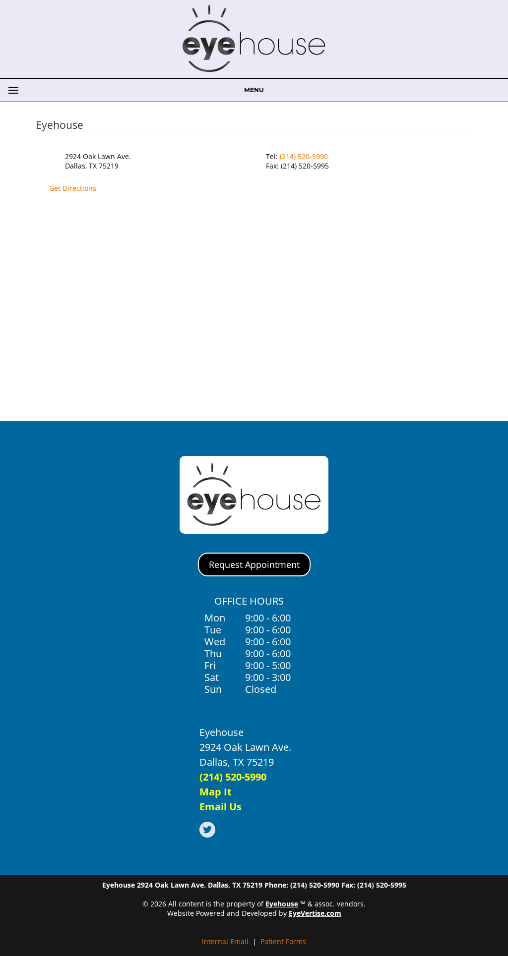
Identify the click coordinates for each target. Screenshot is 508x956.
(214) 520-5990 (304, 156)
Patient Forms (283, 941)
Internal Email (225, 941)
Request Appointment (254, 564)
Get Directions (72, 188)
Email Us (220, 806)
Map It (215, 791)
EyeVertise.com (315, 913)
